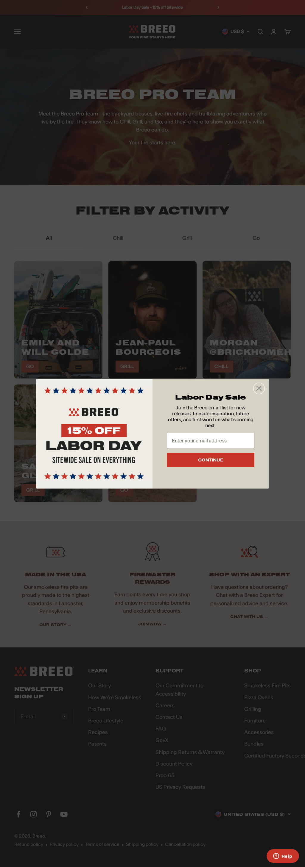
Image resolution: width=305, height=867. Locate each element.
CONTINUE (210, 460)
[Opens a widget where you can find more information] (282, 856)
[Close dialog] (259, 388)
